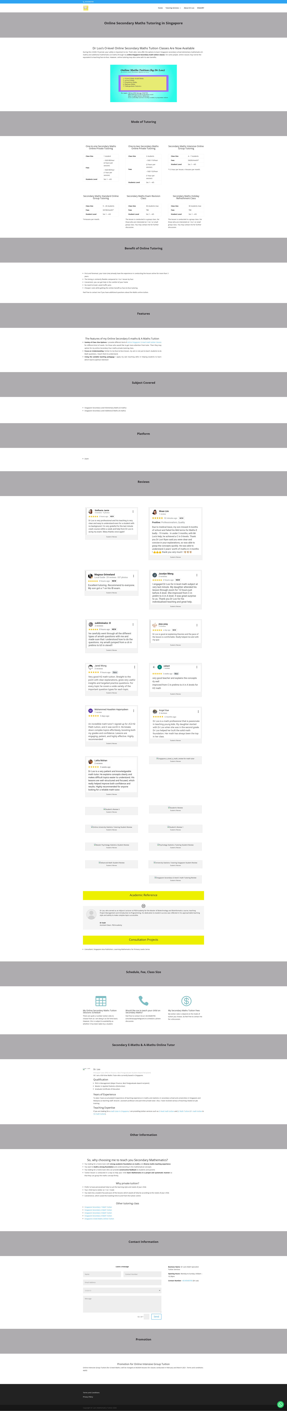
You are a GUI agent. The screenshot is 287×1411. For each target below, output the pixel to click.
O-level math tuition (166, 1111)
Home (160, 8)
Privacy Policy (88, 1397)
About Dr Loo (189, 8)
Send (156, 1316)
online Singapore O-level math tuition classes (144, 342)
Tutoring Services (172, 8)
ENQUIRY (200, 8)
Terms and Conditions (91, 1393)
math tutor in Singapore (120, 1111)
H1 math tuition (196, 1111)
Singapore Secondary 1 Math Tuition (98, 1207)
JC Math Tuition (183, 1111)
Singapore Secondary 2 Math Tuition (98, 1210)
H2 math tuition (99, 1114)
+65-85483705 (187, 1281)
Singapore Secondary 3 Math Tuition (98, 1213)
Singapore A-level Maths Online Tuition (99, 1219)
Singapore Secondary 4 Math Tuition (98, 1216)
